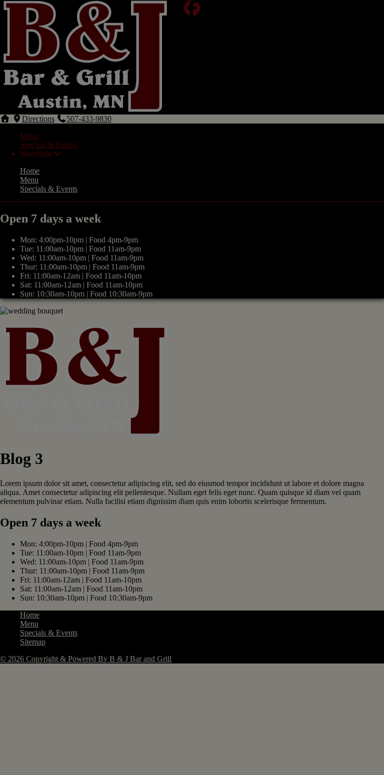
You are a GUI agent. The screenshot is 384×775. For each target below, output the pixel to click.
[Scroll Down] (5, 320)
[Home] (85, 434)
